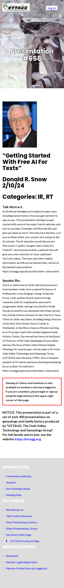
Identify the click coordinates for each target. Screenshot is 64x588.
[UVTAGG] (16, 6)
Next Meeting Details (18, 488)
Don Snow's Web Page (18, 534)
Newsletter (12, 555)
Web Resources (14, 509)
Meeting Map (13, 494)
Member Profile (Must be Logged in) (26, 568)
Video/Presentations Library (22, 528)
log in (52, 8)
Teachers (11, 482)
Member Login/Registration (21, 562)
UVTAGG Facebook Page (24, 541)
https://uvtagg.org (28, 439)
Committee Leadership (18, 476)
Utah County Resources (19, 516)
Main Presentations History (21, 522)
